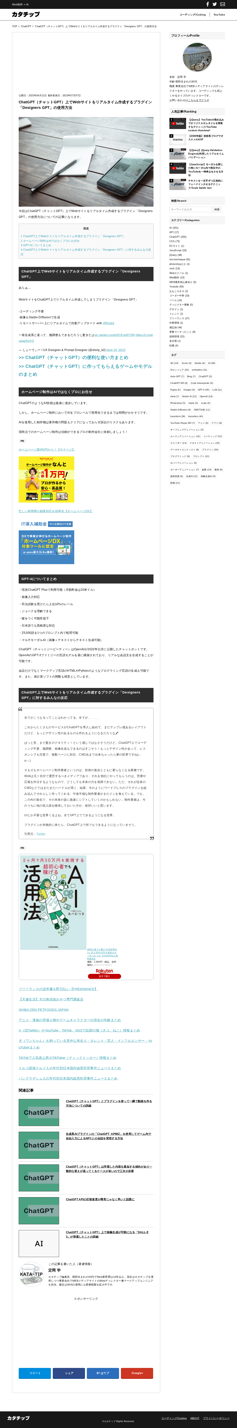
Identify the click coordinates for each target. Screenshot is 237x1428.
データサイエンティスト (184, 449)
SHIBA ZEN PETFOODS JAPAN (44, 1010)
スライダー (178, 443)
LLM (217, 390)
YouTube (219, 14)
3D (174, 363)
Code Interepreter (202, 383)
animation (199, 370)
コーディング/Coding (193, 14)
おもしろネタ (176, 291)
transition (195, 416)
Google (189, 390)
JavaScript (175, 250)
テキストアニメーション (205, 443)
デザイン (174, 309)
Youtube (173, 286)
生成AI (192, 476)
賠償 (175, 483)
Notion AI (189, 396)
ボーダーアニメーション (184, 469)
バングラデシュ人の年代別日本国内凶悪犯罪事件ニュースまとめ (68, 1078)
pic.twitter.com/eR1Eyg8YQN (115, 335)
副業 (206, 469)
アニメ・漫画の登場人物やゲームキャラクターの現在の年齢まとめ (70, 1020)
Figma (175, 390)
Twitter (40, 833)
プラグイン (210, 449)
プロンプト (201, 456)
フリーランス (176, 318)
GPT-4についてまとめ (36, 245)
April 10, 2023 (115, 350)
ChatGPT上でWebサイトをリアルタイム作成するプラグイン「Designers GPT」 (73, 236)
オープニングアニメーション (186, 429)
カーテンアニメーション (185, 436)
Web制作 (174, 277)
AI (170, 227)
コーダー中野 (176, 295)
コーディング (212, 436)
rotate (193, 403)
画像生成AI (208, 476)
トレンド (174, 313)
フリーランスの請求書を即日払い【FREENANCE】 (58, 989)
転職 (171, 345)
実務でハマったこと (180, 331)
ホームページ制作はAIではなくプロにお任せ (50, 240)
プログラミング (180, 456)
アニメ (203, 423)
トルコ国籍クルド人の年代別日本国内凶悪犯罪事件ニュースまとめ (70, 1068)
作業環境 (174, 322)
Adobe (200, 363)
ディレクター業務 (179, 304)
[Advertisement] (86, 66)
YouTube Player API (182, 423)
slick (172, 268)
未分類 (173, 341)
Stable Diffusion (180, 409)
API (171, 232)
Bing (191, 376)
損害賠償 (174, 336)
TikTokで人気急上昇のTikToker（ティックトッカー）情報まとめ (67, 1058)
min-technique (177, 259)
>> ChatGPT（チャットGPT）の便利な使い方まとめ (74, 357)
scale (205, 403)
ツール (173, 300)
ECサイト (174, 246)
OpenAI (206, 396)
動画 (219, 469)
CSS (172, 241)
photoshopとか (177, 264)
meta (174, 396)
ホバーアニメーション (183, 463)
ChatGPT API (179, 383)
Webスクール (176, 273)
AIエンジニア (179, 370)
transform (177, 416)
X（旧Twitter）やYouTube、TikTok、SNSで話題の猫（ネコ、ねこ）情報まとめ (79, 1030)
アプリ (216, 423)
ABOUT (195, 1418)
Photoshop (177, 403)
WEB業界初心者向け (180, 282)
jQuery (173, 255)
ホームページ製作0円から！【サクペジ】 (47, 449)
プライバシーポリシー (216, 1418)
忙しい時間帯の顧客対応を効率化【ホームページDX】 (56, 511)
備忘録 (173, 327)
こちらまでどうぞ (198, 100)
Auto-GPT (177, 376)
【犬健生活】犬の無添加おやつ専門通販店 (51, 999)
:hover (186, 363)
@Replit (108, 323)
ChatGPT (174, 236)
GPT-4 (203, 390)
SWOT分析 (202, 409)
